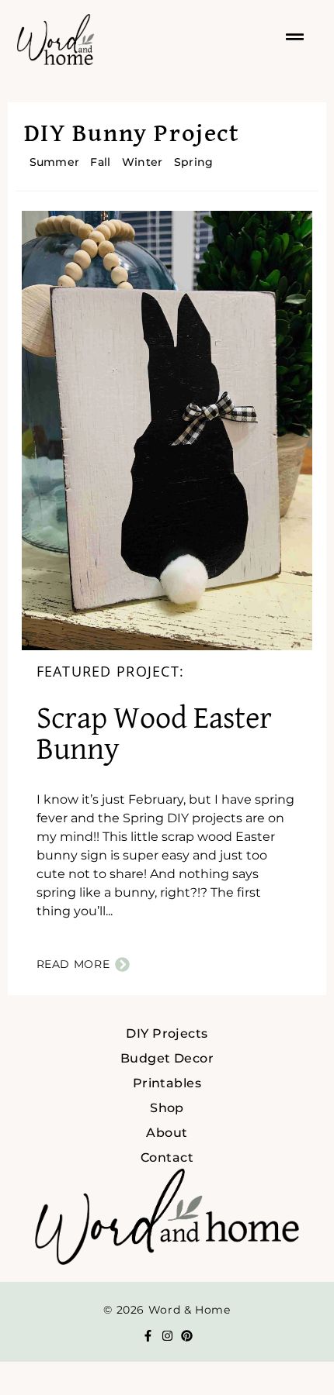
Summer (55, 162)
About (166, 1132)
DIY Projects (167, 1033)
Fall (100, 162)
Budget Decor (167, 1058)
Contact (167, 1157)
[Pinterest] (187, 1336)
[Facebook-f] (148, 1336)
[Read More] (122, 964)
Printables (167, 1083)
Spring (194, 162)
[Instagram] (167, 1336)
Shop (167, 1107)
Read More (73, 964)
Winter (142, 162)
